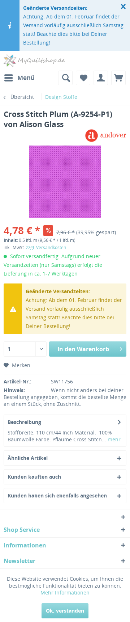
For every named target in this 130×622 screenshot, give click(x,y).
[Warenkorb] (118, 78)
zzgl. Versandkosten (46, 247)
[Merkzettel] (83, 78)
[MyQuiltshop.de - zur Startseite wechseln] (34, 60)
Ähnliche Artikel (28, 457)
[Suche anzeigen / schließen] (65, 78)
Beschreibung (24, 422)
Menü (26, 77)
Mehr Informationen (65, 592)
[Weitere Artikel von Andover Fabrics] (105, 135)
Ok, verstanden (65, 610)
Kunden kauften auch (34, 476)
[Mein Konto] (101, 78)
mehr (113, 439)
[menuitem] (19, 78)
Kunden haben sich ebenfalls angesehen (57, 495)
